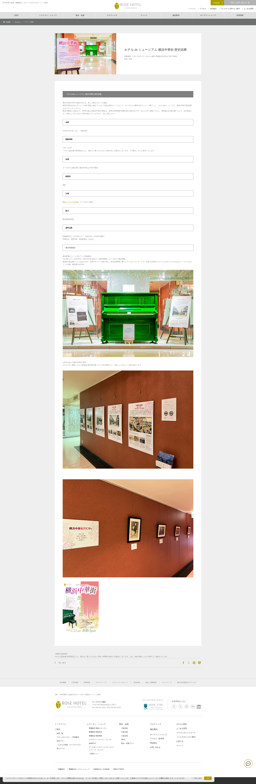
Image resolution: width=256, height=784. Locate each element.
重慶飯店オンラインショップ (79, 769)
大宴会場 (124, 728)
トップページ (60, 724)
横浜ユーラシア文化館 (71, 202)
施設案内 (176, 15)
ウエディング (112, 15)
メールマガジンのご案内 (185, 737)
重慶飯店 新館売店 (95, 732)
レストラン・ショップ (48, 15)
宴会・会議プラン (127, 743)
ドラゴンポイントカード (185, 733)
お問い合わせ (155, 747)
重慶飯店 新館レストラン (98, 728)
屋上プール (61, 748)
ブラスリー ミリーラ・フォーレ (100, 739)
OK (208, 778)
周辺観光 (213, 9)
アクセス (203, 9)
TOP (249, 773)
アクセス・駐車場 (157, 739)
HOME (8, 22)
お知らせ (179, 741)
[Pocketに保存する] (199, 663)
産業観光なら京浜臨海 (101, 769)
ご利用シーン (94, 754)
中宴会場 (124, 732)
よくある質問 (248, 9)
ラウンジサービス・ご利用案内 (68, 737)
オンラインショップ (208, 15)
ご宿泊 (16, 15)
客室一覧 (60, 733)
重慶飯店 (61, 769)
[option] (85, 53)
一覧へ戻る (61, 663)
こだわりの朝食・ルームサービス (69, 745)
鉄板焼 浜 (92, 743)
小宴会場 (124, 736)
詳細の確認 (198, 778)
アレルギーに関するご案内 (230, 9)
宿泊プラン (61, 741)
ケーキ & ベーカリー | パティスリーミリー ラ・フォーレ (101, 748)
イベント (192, 9)
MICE (123, 739)
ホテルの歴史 (181, 724)
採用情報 (240, 15)
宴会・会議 (80, 15)
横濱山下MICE (118, 769)
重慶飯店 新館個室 (95, 736)
